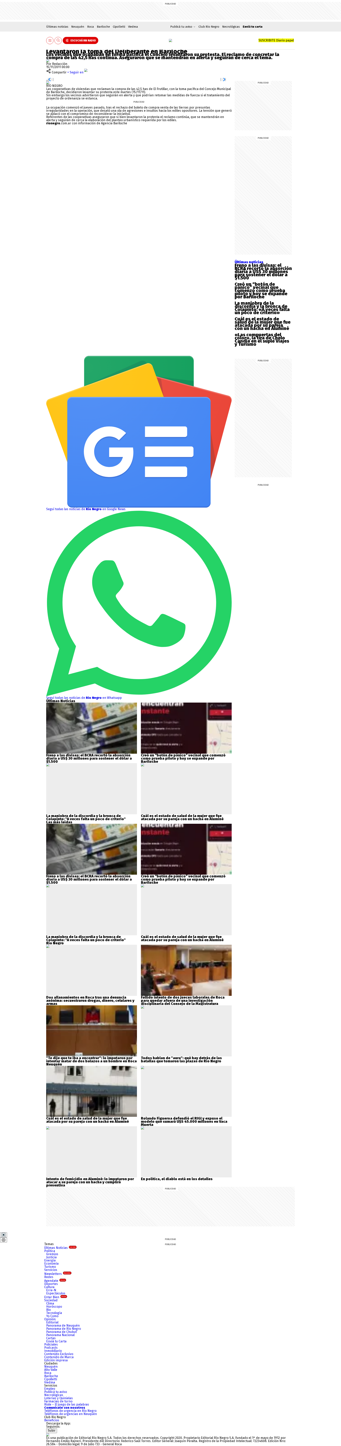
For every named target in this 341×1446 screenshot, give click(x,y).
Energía (50, 1260)
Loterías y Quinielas (58, 1398)
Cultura (49, 1287)
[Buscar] (58, 40)
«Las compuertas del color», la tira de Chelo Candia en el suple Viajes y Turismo (262, 339)
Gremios (52, 1254)
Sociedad (51, 1300)
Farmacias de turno (58, 1401)
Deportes (51, 1284)
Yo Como (52, 1316)
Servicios (50, 1270)
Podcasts (51, 1347)
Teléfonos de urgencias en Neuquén (70, 1414)
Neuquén (77, 26)
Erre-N (51, 1290)
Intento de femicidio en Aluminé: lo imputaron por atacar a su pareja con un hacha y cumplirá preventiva (90, 1182)
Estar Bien (55, 1297)
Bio (48, 1310)
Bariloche (103, 26)
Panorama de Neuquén (63, 1325)
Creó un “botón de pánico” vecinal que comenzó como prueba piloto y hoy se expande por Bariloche (261, 290)
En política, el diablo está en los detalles (177, 1179)
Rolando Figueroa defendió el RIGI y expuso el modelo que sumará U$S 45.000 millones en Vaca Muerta (184, 1121)
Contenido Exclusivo (58, 1354)
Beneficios (51, 1420)
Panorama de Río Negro (63, 1329)
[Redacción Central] (47, 61)
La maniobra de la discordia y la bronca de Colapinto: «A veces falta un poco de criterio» (262, 307)
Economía (51, 1263)
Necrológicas (231, 26)
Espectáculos (55, 1293)
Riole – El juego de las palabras (66, 1404)
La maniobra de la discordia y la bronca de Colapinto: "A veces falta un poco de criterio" (86, 817)
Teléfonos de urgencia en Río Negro (70, 1411)
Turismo (50, 1267)
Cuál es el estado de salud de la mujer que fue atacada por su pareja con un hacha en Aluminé (262, 323)
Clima (50, 1303)
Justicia (51, 1257)
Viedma (133, 26)
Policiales (51, 1344)
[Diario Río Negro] (170, 40)
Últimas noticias (57, 26)
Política (49, 1251)
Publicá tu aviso (55, 1392)
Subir (51, 1430)
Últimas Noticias (60, 1248)
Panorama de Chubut (61, 1332)
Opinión (50, 1319)
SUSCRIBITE (276, 40)
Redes (48, 1277)
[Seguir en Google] (47, 82)
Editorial (52, 1322)
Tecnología (54, 1313)
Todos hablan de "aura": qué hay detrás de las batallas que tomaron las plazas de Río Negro (181, 1059)
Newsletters (57, 1274)
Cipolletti (119, 26)
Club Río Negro (209, 26)
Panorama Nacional (60, 1335)
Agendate (54, 1281)
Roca (90, 26)
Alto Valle (50, 1370)
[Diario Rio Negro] (47, 1435)
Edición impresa (56, 1360)
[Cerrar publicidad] (3, 1234)
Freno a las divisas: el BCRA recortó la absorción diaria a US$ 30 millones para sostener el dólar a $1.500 (263, 271)
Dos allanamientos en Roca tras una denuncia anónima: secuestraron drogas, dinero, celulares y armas (90, 1000)
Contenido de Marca (59, 1357)
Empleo (49, 1389)
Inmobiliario (53, 1351)
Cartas (51, 1338)
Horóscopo (54, 1306)
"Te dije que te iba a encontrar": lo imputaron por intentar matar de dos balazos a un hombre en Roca (91, 1059)
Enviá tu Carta (56, 1341)
